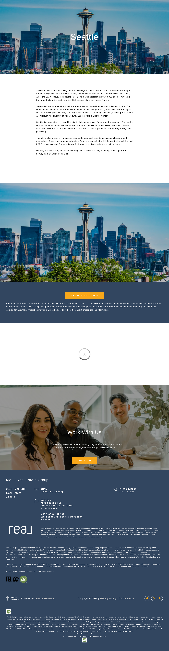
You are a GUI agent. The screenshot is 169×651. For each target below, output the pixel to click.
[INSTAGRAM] (153, 598)
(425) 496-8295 (127, 492)
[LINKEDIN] (160, 598)
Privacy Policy (108, 598)
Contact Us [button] (84, 461)
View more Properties (84, 295)
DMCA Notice (126, 598)
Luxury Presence (45, 598)
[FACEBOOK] (147, 598)
